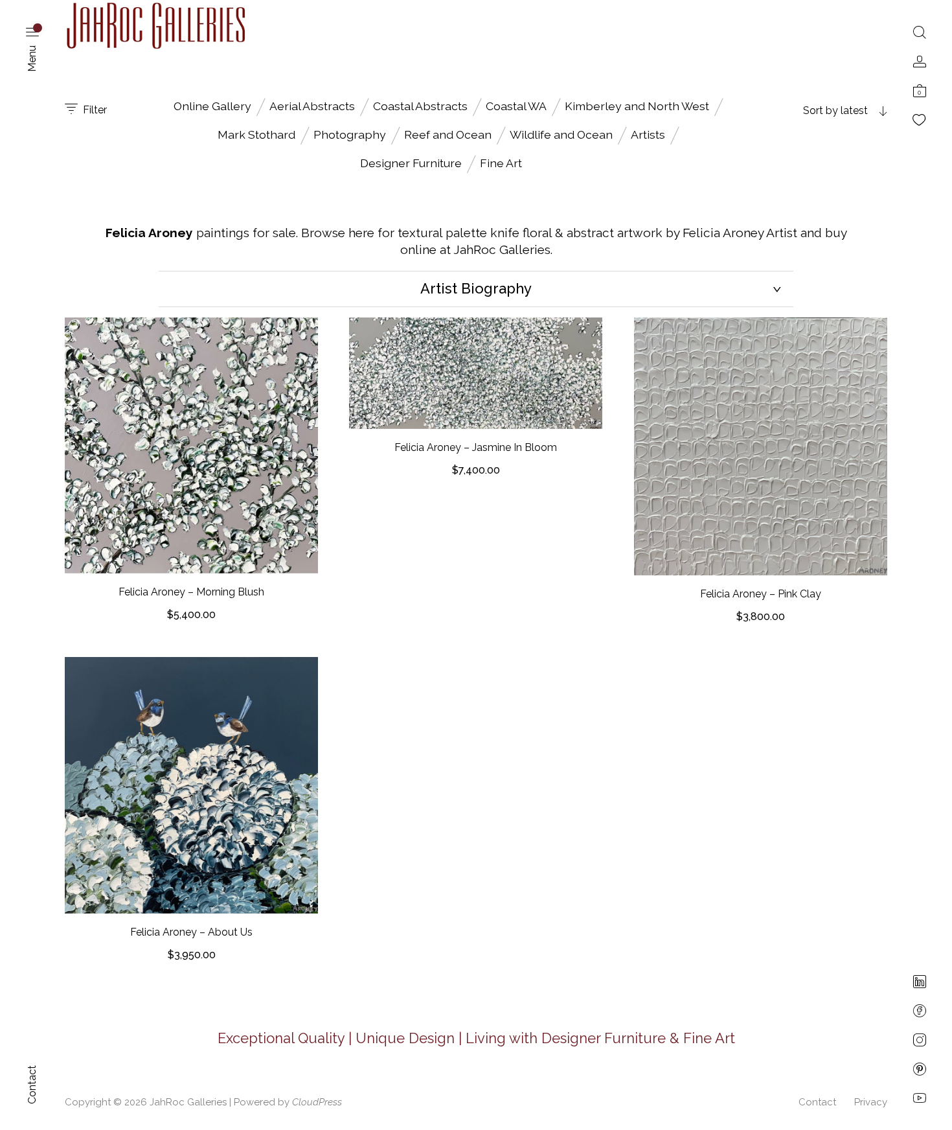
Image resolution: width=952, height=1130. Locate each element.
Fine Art (501, 163)
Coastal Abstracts (420, 106)
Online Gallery (212, 106)
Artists (648, 134)
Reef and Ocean (448, 134)
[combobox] (806, 111)
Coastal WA (516, 106)
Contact (817, 1102)
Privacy (870, 1102)
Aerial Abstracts (312, 106)
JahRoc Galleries (188, 1102)
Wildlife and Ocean (561, 134)
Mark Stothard (256, 134)
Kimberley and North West (637, 106)
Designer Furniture (411, 163)
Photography (349, 134)
